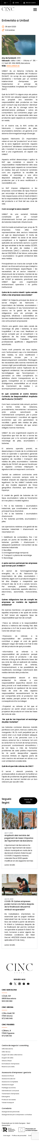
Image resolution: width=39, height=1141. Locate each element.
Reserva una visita (8, 1067)
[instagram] (24, 983)
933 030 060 (7, 1001)
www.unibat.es (13, 66)
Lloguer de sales (7, 1058)
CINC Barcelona (7, 1049)
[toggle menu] (35, 9)
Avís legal (6, 1135)
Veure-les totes (28, 800)
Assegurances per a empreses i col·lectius (17, 1115)
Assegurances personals (11, 1112)
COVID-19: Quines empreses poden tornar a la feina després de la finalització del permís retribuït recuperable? (19, 905)
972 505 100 (7, 1036)
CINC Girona (6, 1052)
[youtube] (28, 983)
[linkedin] (19, 983)
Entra (17, 3)
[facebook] (11, 983)
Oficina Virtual (6, 1061)
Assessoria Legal (8, 1085)
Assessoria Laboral (8, 1079)
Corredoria (6, 1108)
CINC (8, 9)
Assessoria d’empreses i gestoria (16, 1072)
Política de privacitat (19, 1135)
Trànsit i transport (8, 1103)
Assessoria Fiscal (8, 1076)
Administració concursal (10, 1091)
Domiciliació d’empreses (10, 1064)
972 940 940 (7, 1018)
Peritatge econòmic (9, 1088)
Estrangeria (6, 1097)
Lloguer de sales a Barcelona (12, 1055)
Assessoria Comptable (10, 1082)
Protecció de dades (9, 1100)
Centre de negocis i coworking (15, 1045)
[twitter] (15, 983)
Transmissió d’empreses (10, 1094)
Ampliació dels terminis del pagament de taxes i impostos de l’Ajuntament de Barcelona (18, 838)
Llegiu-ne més (9, 865)
